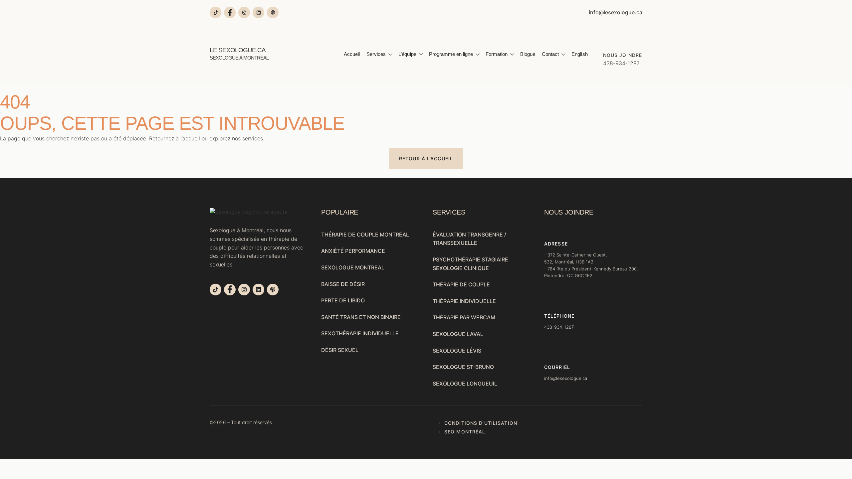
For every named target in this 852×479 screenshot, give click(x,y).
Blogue (527, 54)
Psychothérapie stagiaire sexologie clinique (470, 263)
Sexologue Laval (458, 334)
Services (376, 54)
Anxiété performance (353, 250)
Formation (497, 54)
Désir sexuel (339, 350)
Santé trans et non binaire (361, 317)
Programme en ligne (451, 54)
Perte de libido (343, 300)
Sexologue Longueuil (465, 383)
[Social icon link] (215, 12)
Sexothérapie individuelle (360, 333)
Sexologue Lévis (457, 350)
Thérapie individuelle (464, 301)
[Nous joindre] (608, 41)
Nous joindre (622, 55)
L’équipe (407, 54)
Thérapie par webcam (464, 317)
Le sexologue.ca (239, 54)
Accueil (352, 54)
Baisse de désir (343, 284)
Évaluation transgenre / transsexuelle (469, 238)
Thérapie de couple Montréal (365, 234)
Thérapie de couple (461, 284)
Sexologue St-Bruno (463, 367)
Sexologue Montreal (352, 267)
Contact (550, 54)
